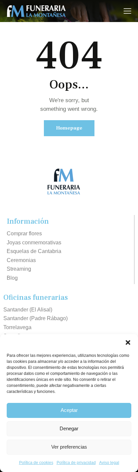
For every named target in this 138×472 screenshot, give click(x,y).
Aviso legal (109, 462)
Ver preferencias (69, 447)
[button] (128, 342)
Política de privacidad (76, 462)
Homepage (69, 128)
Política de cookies (36, 462)
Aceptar (69, 410)
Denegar (69, 428)
